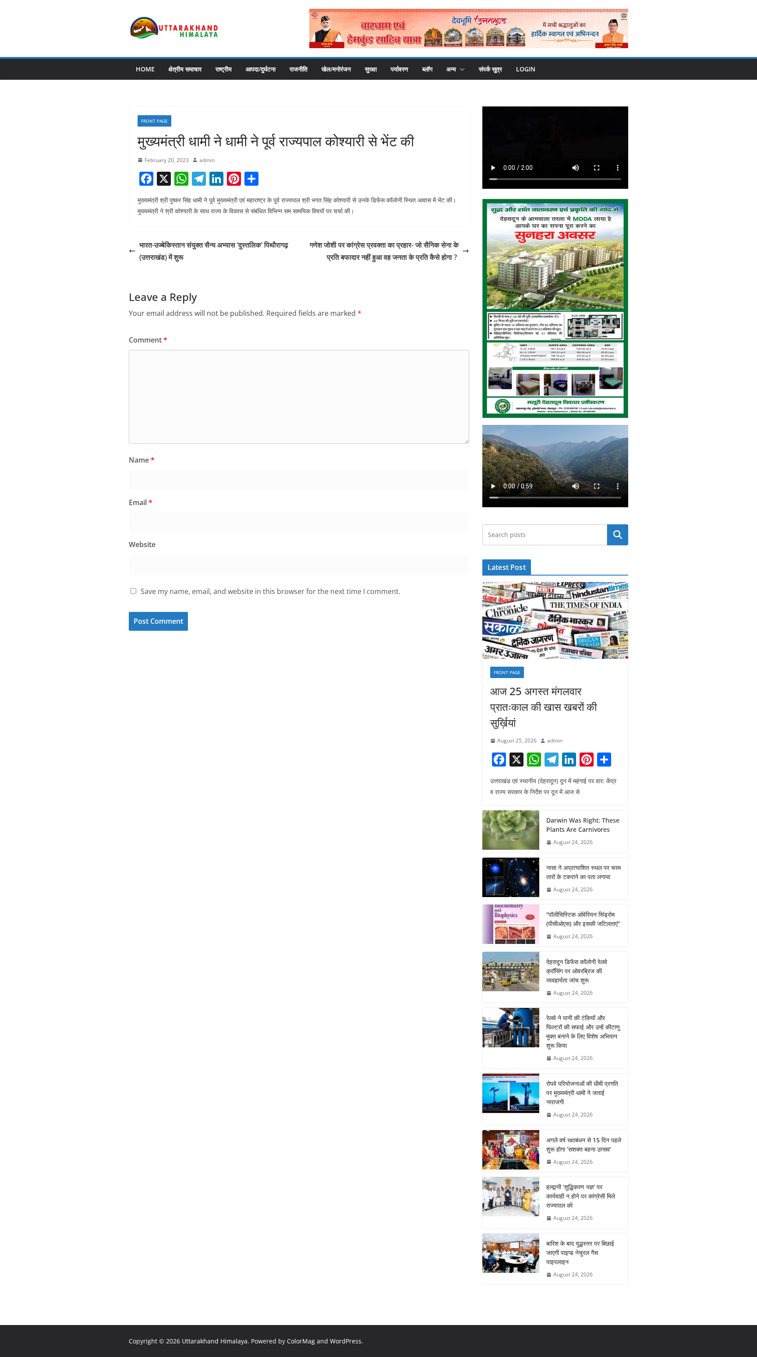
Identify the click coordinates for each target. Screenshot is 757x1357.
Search (617, 535)
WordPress (345, 1341)
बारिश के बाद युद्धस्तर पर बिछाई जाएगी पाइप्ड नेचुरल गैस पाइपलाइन (580, 1252)
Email (140, 502)
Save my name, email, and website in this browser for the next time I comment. (270, 591)
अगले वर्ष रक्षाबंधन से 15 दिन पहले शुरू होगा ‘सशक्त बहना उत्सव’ (583, 1144)
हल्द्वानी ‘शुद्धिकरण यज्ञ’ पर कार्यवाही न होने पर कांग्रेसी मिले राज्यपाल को (580, 1196)
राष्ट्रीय (224, 69)
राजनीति (299, 69)
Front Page (154, 121)
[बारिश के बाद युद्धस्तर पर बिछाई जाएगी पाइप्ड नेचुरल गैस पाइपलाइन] (510, 1259)
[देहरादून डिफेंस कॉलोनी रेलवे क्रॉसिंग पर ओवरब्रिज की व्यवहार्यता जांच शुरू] (510, 977)
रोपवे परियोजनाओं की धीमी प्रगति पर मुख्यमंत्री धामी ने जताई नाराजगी (582, 1092)
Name (142, 460)
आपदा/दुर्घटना (261, 69)
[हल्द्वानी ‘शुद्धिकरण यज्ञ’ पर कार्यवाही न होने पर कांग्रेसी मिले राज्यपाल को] (510, 1202)
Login (525, 69)
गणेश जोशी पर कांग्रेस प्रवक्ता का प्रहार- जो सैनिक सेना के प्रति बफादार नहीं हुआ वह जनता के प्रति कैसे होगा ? (384, 251)
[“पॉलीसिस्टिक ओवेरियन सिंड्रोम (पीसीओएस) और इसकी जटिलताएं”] (510, 926)
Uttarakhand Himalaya (215, 1341)
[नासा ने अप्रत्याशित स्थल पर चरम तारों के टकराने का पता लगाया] (510, 879)
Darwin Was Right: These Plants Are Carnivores (582, 825)
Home (145, 69)
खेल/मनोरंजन (336, 69)
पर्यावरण (399, 69)
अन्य (451, 69)
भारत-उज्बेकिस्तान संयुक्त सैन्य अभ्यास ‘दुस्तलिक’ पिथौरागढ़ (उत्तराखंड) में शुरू (213, 251)
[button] (460, 69)
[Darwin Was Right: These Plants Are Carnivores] (510, 831)
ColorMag (301, 1341)
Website (142, 544)
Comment (148, 340)
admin (207, 160)
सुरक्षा (371, 69)
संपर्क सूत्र (490, 69)
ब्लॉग (427, 69)
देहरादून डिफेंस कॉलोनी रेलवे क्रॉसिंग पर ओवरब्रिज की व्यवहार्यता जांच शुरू (576, 971)
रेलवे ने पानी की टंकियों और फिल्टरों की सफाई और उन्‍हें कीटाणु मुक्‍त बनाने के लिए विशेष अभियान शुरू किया (583, 1032)
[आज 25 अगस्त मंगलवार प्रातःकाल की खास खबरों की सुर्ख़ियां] (555, 620)
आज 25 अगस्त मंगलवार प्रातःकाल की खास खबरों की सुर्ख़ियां (543, 707)
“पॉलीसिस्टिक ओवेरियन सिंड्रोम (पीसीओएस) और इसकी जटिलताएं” (583, 919)
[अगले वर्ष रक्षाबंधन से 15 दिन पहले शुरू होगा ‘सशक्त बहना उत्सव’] (510, 1151)
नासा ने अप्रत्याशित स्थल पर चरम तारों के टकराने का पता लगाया (583, 872)
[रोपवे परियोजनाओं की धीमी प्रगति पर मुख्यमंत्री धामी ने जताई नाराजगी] (510, 1099)
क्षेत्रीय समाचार (185, 69)
